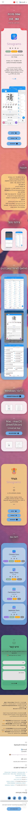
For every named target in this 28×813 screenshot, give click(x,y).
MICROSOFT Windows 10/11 (13, 396)
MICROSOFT (13, 519)
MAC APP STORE (13, 433)
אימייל (23, 667)
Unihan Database (11, 783)
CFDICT (12, 781)
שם (23, 662)
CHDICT (24, 783)
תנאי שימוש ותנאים (18, 779)
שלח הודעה (13, 683)
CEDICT (8, 781)
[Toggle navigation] (3, 2)
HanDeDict (18, 783)
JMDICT (13, 785)
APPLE (13, 511)
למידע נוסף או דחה (14, 808)
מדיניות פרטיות (19, 777)
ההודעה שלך (21, 672)
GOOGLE (13, 515)
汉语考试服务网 (24, 722)
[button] (24, 239)
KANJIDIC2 (7, 785)
